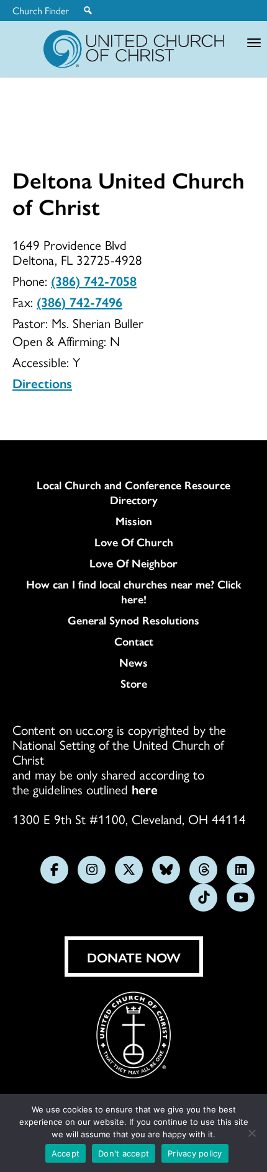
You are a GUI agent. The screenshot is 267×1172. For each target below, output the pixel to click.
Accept (66, 1153)
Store (133, 683)
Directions (42, 382)
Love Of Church (133, 542)
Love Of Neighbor (133, 563)
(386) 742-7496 (79, 301)
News (133, 662)
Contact (133, 641)
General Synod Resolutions (133, 620)
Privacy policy (195, 1153)
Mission (133, 520)
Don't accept (123, 1153)
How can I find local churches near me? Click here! (134, 591)
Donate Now (134, 957)
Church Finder (40, 11)
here (145, 788)
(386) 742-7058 (94, 280)
